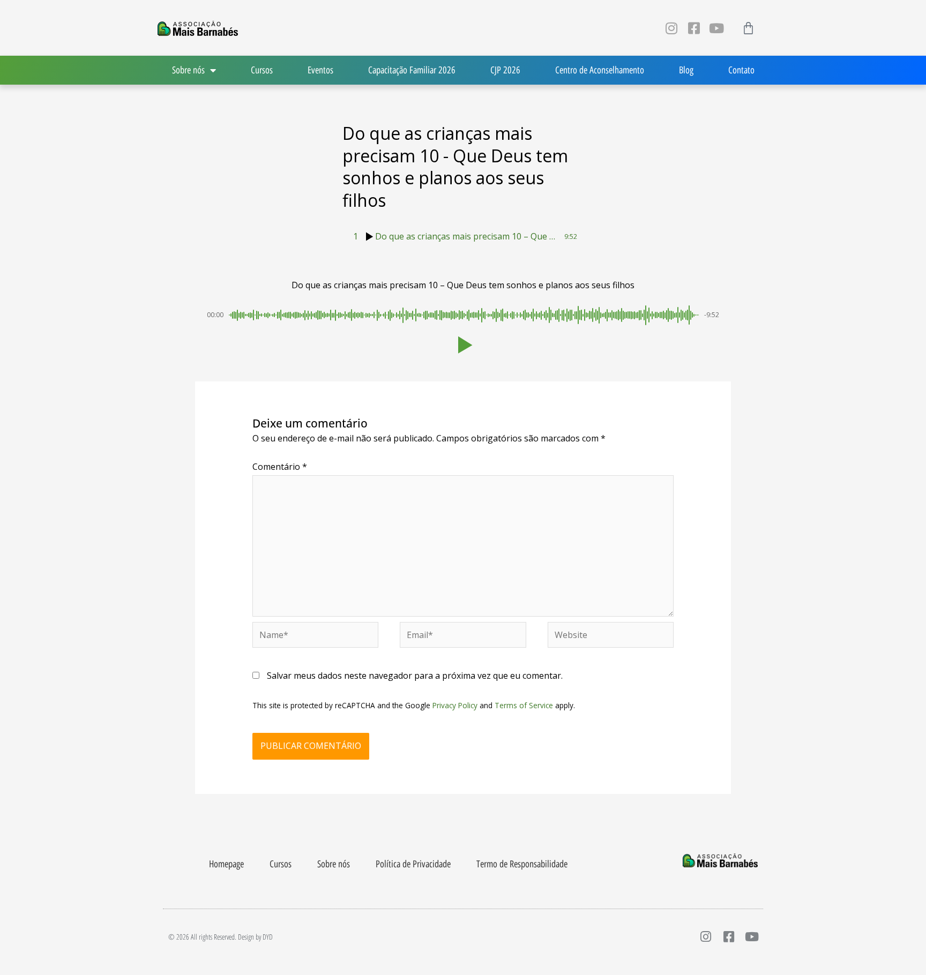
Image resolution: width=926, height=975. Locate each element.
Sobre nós (188, 70)
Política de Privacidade (413, 864)
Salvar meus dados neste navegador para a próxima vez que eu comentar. (415, 675)
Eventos (320, 70)
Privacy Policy (454, 705)
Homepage (226, 864)
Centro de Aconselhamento (599, 70)
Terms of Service (524, 705)
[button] (463, 345)
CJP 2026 (505, 70)
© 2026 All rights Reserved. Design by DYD (220, 937)
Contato (741, 70)
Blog (686, 70)
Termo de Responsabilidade (521, 864)
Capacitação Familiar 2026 (411, 70)
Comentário (279, 466)
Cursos (262, 70)
